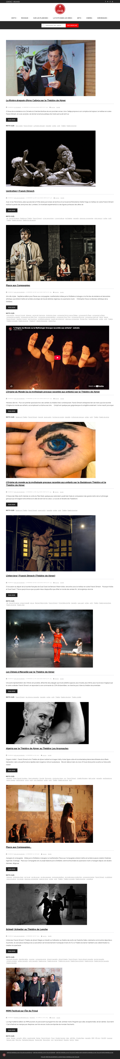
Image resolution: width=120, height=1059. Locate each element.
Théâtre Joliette (76, 697)
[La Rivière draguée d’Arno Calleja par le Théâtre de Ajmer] (51, 68)
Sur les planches (19, 197)
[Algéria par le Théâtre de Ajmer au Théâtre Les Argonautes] (47, 723)
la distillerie (108, 877)
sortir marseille (33, 961)
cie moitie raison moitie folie (73, 877)
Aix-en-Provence (14, 218)
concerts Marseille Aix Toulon (91, 1052)
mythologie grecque (77, 417)
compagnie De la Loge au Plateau (67, 315)
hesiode (40, 417)
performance (20, 780)
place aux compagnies (86, 218)
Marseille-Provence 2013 (21, 1017)
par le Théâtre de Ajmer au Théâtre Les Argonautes (37, 748)
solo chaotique (38, 780)
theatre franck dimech (77, 961)
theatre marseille (11, 963)
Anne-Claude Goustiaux (20, 778)
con (65, 778)
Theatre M (32, 321)
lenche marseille (99, 959)
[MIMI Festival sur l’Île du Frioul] (34, 987)
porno (27, 780)
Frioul (53, 1038)
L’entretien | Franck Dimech (20, 191)
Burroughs (48, 778)
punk (31, 780)
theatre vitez (21, 605)
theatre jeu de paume (29, 220)
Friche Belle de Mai (64, 603)
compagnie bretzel (88, 877)
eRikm (24, 1038)
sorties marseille (23, 961)
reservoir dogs (43, 879)
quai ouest (81, 603)
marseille (48, 126)
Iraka (67, 1038)
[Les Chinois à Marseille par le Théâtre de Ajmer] (49, 639)
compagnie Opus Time (63, 317)
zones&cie (89, 879)
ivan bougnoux (32, 319)
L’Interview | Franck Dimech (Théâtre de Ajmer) (30, 575)
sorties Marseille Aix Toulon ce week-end (69, 1052)
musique (109, 1038)
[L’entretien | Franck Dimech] (51, 159)
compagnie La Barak (98, 315)
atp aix (32, 603)
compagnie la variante (13, 317)
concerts (19, 1038)
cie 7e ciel (27, 877)
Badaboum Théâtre (26, 218)
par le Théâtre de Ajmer (53, 391)
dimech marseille (52, 959)
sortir (58, 126)
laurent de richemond (57, 319)
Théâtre (63, 126)
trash (70, 780)
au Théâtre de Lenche (27, 929)
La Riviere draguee (39, 126)
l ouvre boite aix (59, 218)
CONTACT (9, 1)
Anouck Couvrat (20, 315)
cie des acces (35, 877)
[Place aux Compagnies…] (49, 814)
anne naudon (10, 315)
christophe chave (51, 315)
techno (72, 1040)
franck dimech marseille (85, 959)
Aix (7, 218)
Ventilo (53, 107)
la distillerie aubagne (44, 319)
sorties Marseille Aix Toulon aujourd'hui (19, 1052)
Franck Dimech (28, 126)
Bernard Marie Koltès (41, 603)
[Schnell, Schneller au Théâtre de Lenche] (46, 905)
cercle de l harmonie (38, 315)
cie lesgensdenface (58, 877)
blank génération (33, 778)
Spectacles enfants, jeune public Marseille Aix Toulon (62, 1057)
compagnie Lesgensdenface (47, 317)
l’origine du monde (58, 417)
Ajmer (8, 1038)
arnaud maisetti (24, 603)
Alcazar (13, 1038)
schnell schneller (11, 961)
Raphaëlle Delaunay (28, 1040)
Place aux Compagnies (18, 285)
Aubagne (28, 315)
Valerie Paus (52, 321)
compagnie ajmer (40, 959)
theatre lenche (89, 961)
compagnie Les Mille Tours (29, 317)
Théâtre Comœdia (12, 321)
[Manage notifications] (4, 1054)
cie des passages (45, 877)
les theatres (68, 218)
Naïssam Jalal (10, 1040)
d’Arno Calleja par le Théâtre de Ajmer (36, 100)
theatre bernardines (105, 603)
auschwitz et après (12, 959)
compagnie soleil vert (91, 317)
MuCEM (103, 1038)
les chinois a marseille (32, 697)
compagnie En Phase (85, 315)
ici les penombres (48, 218)
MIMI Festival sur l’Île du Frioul (22, 1010)
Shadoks (66, 1040)
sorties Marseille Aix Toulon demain (44, 1052)
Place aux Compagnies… (18, 847)
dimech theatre (63, 959)
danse (101, 317)
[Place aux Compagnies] (51, 253)
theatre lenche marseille (101, 961)
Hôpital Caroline (60, 1038)
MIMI (93, 1038)
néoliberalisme (107, 778)
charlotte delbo (23, 959)
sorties (54, 126)
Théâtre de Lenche (64, 961)
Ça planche (17, 107)
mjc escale (20, 879)
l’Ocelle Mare (80, 1038)
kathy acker (91, 778)
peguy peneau (10, 780)
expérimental (31, 1038)
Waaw (77, 1040)
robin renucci (98, 218)
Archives (16, 1)
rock (52, 1040)
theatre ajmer (42, 961)
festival (106, 317)
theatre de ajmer (71, 126)
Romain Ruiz (84, 319)
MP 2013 (97, 1038)
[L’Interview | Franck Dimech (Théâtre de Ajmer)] (51, 543)
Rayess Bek (38, 1040)
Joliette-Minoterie (82, 778)
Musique (32, 1017)
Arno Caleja (19, 126)
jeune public (47, 417)
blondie (41, 778)
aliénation (9, 778)
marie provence (11, 879)
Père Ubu (18, 1040)
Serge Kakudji (58, 1040)
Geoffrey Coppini (21, 319)
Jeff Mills (72, 1038)
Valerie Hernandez (41, 321)
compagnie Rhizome (77, 317)
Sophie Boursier (93, 319)
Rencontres (46, 1040)
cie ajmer (31, 959)
